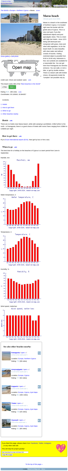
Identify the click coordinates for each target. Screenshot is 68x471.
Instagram (47, 443)
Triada (13, 403)
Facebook (34, 443)
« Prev (4, 87)
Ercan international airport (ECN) (16, 140)
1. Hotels (4, 104)
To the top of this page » (34, 464)
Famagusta (15, 353)
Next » (12, 87)
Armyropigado (16, 369)
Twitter (41, 443)
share (38, 10)
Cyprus (26, 375)
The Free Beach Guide (6, 3)
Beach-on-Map (7, 1)
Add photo (14, 56)
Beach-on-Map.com (34, 469)
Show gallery (5, 56)
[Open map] (21, 76)
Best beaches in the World (30, 84)
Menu (65, 6)
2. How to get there (7, 107)
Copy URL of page (7, 454)
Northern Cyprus (22, 10)
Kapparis (14, 386)
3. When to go (6, 111)
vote (20, 92)
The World (4, 10)
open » (23, 353)
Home (55, 6)
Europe (12, 10)
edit (29, 80)
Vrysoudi (14, 420)
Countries (60, 6)
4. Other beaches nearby (9, 114)
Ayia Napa (33, 392)
